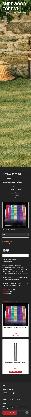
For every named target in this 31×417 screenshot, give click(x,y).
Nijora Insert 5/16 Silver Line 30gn (15, 363)
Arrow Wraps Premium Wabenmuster (15, 327)
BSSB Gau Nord (7, 389)
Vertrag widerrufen (9, 413)
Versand (4, 403)
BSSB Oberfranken (7, 393)
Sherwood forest (14, 6)
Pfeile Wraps (10, 243)
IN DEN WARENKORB (15, 371)
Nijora (8, 245)
